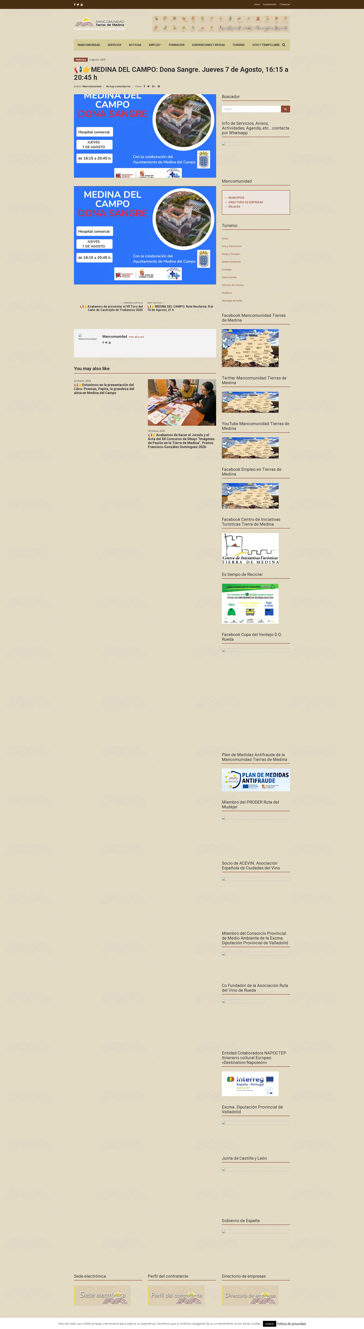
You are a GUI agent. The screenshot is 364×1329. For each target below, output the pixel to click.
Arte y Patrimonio (232, 246)
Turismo (238, 44)
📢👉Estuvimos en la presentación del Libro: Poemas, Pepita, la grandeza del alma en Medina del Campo (104, 389)
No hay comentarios (118, 86)
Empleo (154, 44)
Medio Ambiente (231, 261)
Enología (226, 269)
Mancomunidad (89, 44)
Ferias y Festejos (231, 254)
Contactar (285, 4)
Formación (176, 44)
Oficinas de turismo (233, 285)
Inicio (257, 4)
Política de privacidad (291, 1323)
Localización (269, 4)
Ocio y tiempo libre (266, 44)
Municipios (236, 197)
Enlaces (234, 206)
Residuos (227, 292)
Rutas (225, 238)
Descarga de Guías (232, 300)
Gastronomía (229, 277)
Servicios (114, 44)
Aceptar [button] (269, 1323)
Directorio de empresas (245, 202)
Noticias (135, 44)
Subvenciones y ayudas (208, 44)
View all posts (136, 336)
